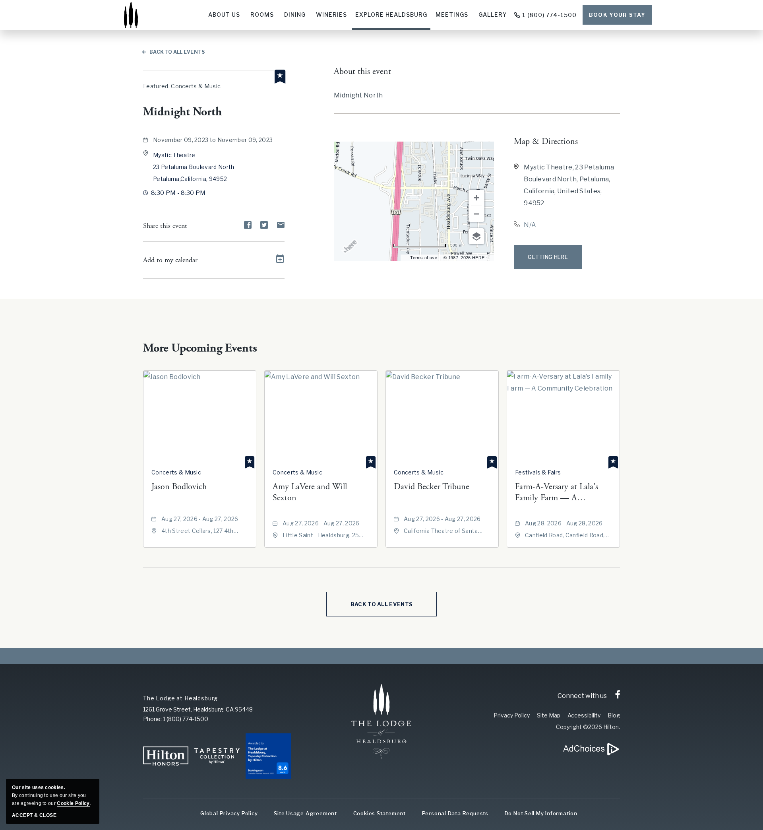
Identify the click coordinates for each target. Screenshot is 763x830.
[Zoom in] (476, 198)
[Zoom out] (476, 214)
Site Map (548, 715)
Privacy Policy (512, 715)
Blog (614, 715)
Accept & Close (34, 815)
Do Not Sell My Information (541, 813)
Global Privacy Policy (229, 813)
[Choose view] (476, 236)
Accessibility (583, 715)
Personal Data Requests (455, 813)
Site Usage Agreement (305, 813)
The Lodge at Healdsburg (180, 698)
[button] (193, 167)
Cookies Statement (379, 813)
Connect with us (582, 696)
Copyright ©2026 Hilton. (588, 726)
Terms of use (423, 257)
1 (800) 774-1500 (549, 15)
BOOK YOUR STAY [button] (617, 15)
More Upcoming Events (200, 348)
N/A (530, 225)
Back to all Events (177, 52)
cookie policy (73, 803)
